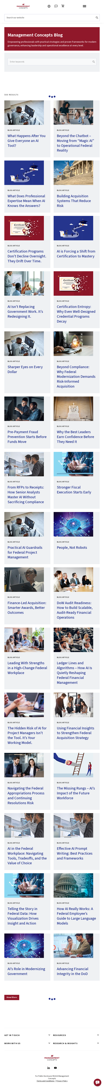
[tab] (27, 1035)
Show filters (11, 997)
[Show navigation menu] (84, 6)
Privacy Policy (62, 1081)
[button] (97, 1082)
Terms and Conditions (46, 1081)
